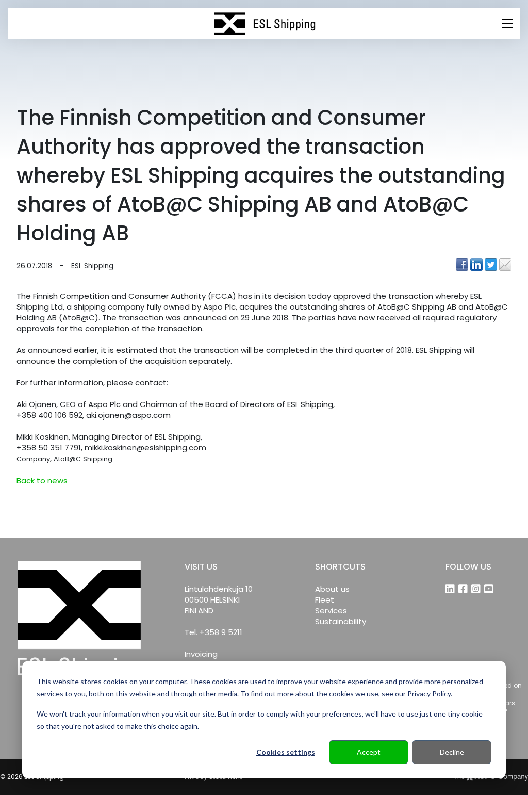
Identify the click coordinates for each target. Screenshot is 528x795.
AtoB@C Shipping (83, 459)
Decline (452, 752)
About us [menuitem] (332, 588)
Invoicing (201, 653)
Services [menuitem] (331, 610)
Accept (369, 752)
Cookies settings (285, 752)
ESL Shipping (92, 266)
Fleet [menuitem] (324, 599)
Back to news (42, 480)
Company (33, 459)
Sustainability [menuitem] (340, 621)
